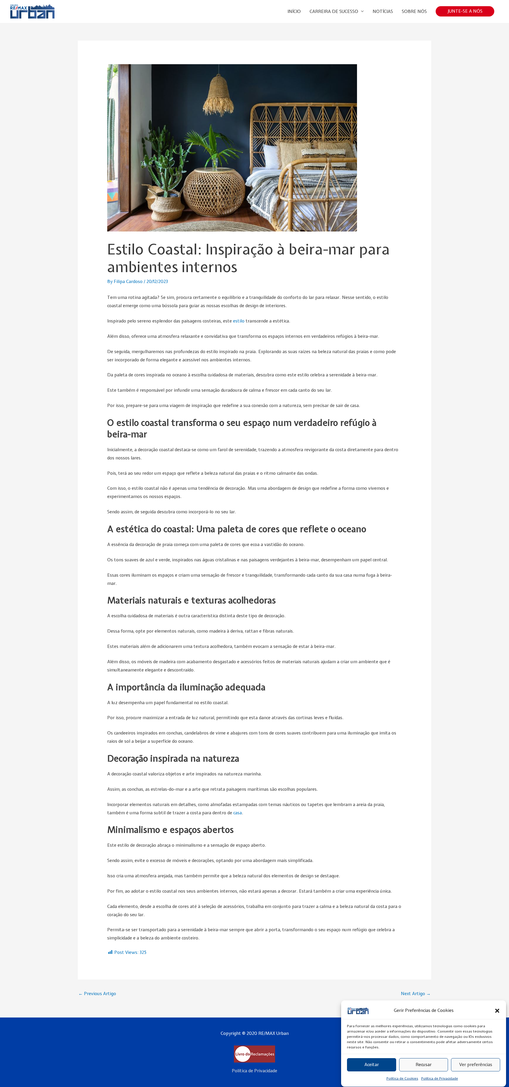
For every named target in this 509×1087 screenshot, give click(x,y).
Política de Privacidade (439, 1078)
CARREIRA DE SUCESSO (334, 11)
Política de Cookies (402, 1078)
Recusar (424, 1065)
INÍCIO (294, 11)
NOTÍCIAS (383, 11)
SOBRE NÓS (414, 11)
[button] (497, 1011)
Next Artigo (416, 994)
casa (237, 813)
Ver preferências (475, 1065)
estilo (239, 321)
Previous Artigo (97, 994)
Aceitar (371, 1065)
